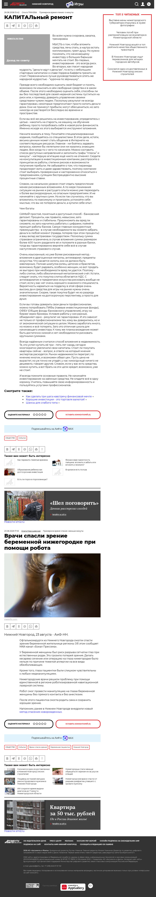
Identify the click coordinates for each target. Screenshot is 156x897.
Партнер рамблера (50, 886)
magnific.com (10, 619)
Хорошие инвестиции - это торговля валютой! (55, 399)
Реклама (69, 841)
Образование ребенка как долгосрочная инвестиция (30, 471)
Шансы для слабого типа (42, 402)
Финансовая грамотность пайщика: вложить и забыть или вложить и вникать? (81, 462)
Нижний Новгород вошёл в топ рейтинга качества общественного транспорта (127, 47)
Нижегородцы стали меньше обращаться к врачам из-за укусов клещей (82, 771)
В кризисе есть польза (76, 470)
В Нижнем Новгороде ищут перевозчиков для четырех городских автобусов (127, 59)
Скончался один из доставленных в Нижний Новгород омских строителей (127, 71)
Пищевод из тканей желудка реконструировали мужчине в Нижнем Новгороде (31, 781)
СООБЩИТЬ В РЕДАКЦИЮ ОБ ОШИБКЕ (96, 844)
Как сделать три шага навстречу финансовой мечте (59, 396)
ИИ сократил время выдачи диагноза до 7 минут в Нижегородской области (30, 791)
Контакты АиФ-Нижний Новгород (60, 844)
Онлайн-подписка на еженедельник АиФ (119, 841)
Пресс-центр (55, 841)
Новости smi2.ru (14, 521)
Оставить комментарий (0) (78, 415)
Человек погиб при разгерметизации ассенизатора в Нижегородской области (127, 35)
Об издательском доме (34, 841)
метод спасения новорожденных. (41, 711)
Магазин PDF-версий (86, 841)
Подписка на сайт (32, 844)
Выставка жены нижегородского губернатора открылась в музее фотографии (127, 23)
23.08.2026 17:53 (11, 531)
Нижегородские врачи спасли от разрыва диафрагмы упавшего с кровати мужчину (81, 781)
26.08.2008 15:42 (11, 12)
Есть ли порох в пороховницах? (32, 479)
